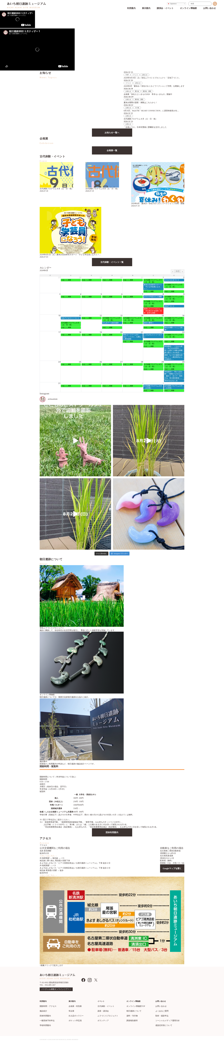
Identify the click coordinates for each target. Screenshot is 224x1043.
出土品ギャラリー (76, 1016)
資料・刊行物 (132, 1016)
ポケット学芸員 (75, 1021)
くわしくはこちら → (48, 856)
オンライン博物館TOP (135, 1006)
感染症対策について (163, 1025)
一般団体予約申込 (47, 1021)
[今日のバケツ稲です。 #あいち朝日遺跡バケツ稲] (148, 440)
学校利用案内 (45, 1025)
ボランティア (103, 1021)
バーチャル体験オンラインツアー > (56, 989)
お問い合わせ (161, 1006)
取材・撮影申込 (161, 1016)
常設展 (71, 1011)
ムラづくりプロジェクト (108, 1016)
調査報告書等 (132, 1021)
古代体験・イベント (106, 1006)
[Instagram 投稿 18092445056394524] (75, 440)
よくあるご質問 (161, 1011)
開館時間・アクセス (48, 1006)
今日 (177, 271)
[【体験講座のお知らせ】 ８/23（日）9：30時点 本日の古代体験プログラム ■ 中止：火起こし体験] (148, 514)
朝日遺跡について (133, 1011)
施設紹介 (43, 1011)
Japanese (173, 4)
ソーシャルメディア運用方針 (167, 1021)
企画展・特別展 (75, 1006)
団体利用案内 (45, 1016)
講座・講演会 (103, 1011)
